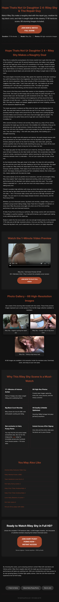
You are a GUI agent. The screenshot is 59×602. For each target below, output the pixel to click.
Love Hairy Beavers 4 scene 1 (14, 497)
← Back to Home (13, 588)
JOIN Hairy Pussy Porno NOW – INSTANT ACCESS (29, 541)
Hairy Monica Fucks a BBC (13, 474)
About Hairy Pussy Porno (31, 588)
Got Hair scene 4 (10, 502)
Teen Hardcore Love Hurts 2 (14, 479)
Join (14, 437)
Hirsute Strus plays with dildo (14, 507)
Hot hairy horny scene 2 (13, 484)
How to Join (47, 588)
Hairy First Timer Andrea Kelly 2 (15, 493)
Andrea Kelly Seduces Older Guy (15, 470)
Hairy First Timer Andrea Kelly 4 (15, 488)
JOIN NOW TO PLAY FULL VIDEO (29, 280)
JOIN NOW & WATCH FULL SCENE (29, 29)
